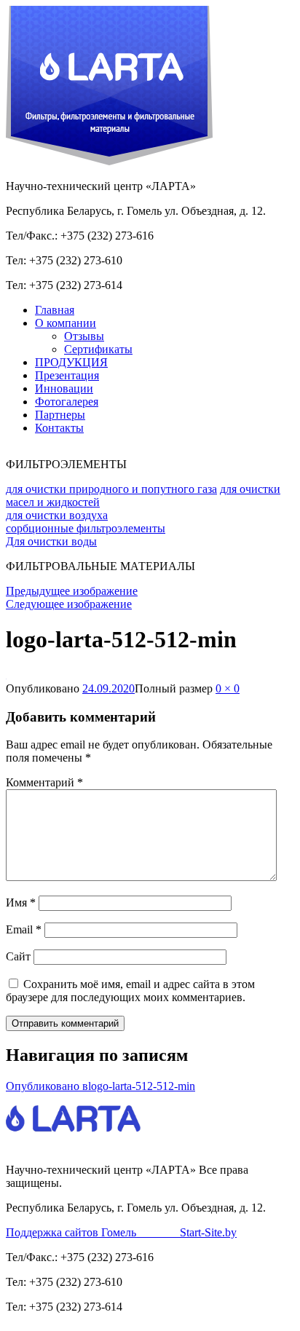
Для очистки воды (51, 541)
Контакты (59, 428)
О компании (65, 323)
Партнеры (60, 414)
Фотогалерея (66, 401)
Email (24, 929)
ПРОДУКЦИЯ (71, 362)
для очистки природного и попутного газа (111, 489)
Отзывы (84, 336)
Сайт (18, 956)
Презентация (67, 375)
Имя (21, 902)
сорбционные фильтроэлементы (85, 528)
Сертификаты (98, 349)
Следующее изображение (69, 604)
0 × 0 (228, 688)
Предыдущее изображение (72, 591)
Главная (54, 310)
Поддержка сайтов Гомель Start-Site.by (121, 1232)
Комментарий (44, 782)
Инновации (64, 388)
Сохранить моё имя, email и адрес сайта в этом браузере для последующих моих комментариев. (130, 990)
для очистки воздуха (57, 515)
